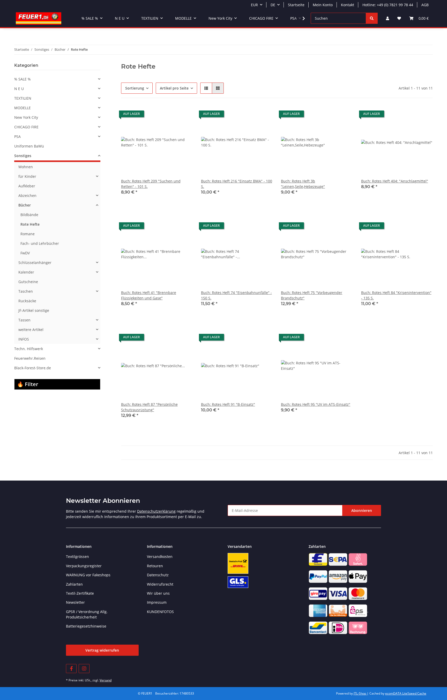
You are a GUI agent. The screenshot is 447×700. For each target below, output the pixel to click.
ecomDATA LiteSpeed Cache (405, 693)
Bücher (24, 205)
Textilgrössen (77, 556)
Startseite (296, 4)
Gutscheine (28, 281)
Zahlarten (74, 584)
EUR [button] (254, 4)
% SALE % (22, 79)
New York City (26, 117)
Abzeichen (27, 195)
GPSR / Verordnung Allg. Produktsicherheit (87, 614)
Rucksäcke (27, 300)
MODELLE (22, 107)
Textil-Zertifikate (80, 593)
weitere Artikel (30, 329)
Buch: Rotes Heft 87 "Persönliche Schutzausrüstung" (149, 407)
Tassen (24, 320)
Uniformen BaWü (29, 146)
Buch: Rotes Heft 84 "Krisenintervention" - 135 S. (396, 295)
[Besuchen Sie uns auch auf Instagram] (84, 668)
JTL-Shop (360, 693)
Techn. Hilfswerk (28, 348)
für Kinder (27, 176)
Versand (105, 680)
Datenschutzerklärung (156, 511)
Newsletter (75, 602)
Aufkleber (26, 185)
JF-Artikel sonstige (33, 310)
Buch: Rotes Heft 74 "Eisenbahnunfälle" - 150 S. (236, 295)
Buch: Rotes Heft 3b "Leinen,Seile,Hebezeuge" (303, 184)
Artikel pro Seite (174, 88)
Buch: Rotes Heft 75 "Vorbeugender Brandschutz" (311, 295)
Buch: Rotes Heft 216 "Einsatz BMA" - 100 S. (236, 184)
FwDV (25, 252)
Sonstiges (22, 155)
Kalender (26, 272)
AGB (425, 4)
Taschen (25, 291)
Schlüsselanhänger (34, 262)
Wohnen (25, 166)
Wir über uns (158, 593)
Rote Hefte (30, 224)
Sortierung (134, 88)
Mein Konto (323, 4)
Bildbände (29, 214)
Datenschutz (158, 574)
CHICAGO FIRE (26, 126)
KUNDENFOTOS (160, 611)
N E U (19, 88)
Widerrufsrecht (160, 584)
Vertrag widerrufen (102, 650)
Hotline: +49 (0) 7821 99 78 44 (387, 4)
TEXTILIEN (22, 98)
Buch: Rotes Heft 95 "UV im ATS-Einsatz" (315, 404)
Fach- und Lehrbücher (39, 243)
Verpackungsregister (84, 565)
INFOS (23, 339)
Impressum (157, 602)
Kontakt (347, 4)
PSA (17, 136)
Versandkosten (160, 556)
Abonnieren (361, 510)
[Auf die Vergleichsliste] (184, 115)
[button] (387, 18)
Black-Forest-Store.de (32, 367)
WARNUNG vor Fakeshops (88, 574)
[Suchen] (372, 18)
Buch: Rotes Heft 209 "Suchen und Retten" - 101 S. (151, 184)
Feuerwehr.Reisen (30, 358)
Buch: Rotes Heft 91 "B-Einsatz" (228, 404)
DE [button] (273, 4)
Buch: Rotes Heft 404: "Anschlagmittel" (394, 181)
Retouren (155, 565)
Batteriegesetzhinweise (86, 626)
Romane (27, 233)
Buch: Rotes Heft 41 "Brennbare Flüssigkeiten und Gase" (148, 295)
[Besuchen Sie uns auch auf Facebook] (71, 668)
